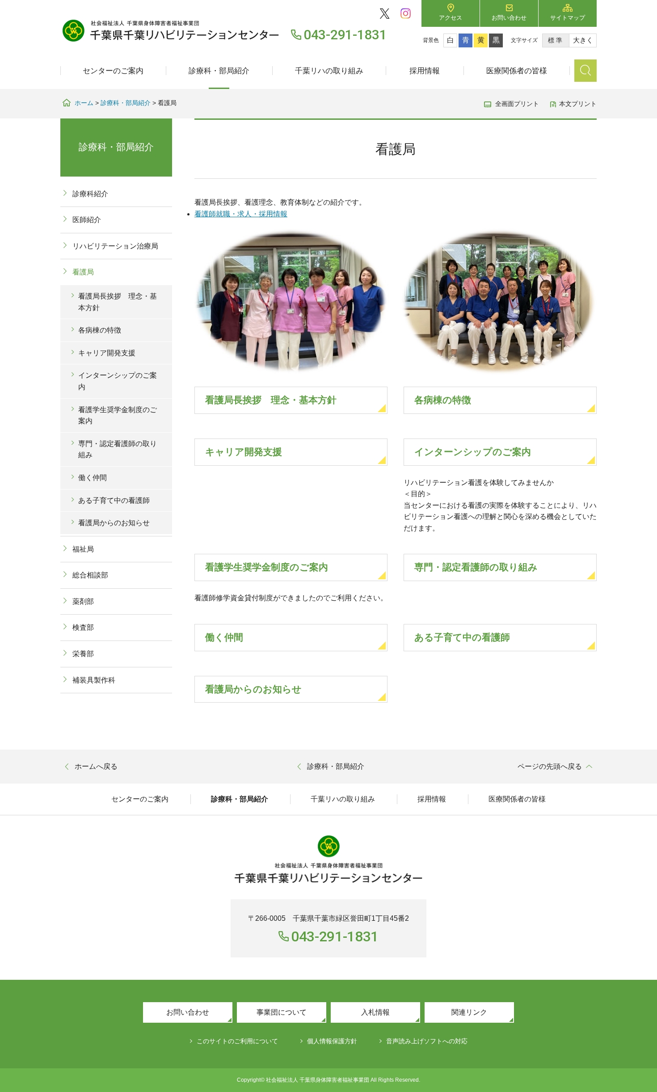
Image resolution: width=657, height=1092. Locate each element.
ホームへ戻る (96, 766)
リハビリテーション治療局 (115, 246)
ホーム (84, 102)
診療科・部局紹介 (219, 71)
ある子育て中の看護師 (462, 637)
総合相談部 (90, 575)
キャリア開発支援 (243, 452)
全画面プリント (517, 103)
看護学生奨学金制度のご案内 (266, 567)
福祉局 (83, 549)
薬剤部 (83, 601)
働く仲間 (224, 637)
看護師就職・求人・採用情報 (240, 214)
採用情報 (424, 71)
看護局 (83, 272)
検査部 (83, 627)
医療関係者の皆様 (516, 71)
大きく (583, 40)
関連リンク (469, 1012)
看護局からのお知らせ (253, 689)
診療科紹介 (90, 194)
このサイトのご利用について (237, 1041)
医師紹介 (86, 219)
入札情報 (375, 1012)
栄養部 (83, 654)
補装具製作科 (93, 680)
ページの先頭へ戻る (550, 766)
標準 (556, 40)
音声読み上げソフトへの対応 (426, 1041)
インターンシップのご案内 (472, 452)
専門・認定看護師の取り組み (476, 567)
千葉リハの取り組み (329, 71)
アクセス (450, 17)
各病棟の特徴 (442, 400)
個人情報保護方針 (332, 1041)
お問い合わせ (509, 17)
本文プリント (578, 103)
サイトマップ (567, 17)
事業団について (282, 1012)
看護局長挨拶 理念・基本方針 (271, 400)
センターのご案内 (113, 71)
